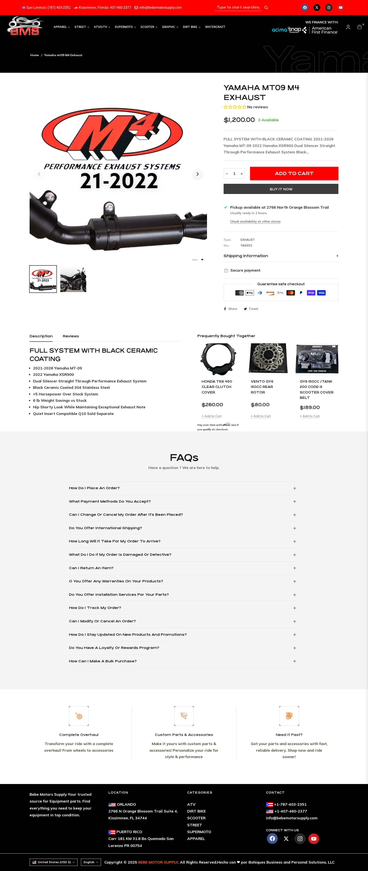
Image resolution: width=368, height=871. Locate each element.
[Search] (266, 8)
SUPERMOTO (199, 831)
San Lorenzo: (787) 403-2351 (48, 7)
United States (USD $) (54, 862)
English (89, 862)
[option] (118, 171)
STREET (194, 825)
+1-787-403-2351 (290, 804)
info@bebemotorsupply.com (160, 7)
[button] (235, 106)
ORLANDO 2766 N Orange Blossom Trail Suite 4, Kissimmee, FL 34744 (143, 811)
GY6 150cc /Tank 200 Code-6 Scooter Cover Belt (317, 390)
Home (34, 55)
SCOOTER (196, 817)
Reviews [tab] (71, 336)
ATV (191, 804)
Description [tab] (41, 336)
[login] (348, 27)
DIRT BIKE (196, 811)
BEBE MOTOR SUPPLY (158, 862)
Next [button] (197, 174)
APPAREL (196, 838)
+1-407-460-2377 (291, 811)
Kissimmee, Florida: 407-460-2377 (105, 7)
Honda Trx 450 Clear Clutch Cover (217, 387)
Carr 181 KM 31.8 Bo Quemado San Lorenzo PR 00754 (141, 838)
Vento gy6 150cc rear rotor (262, 387)
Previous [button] (39, 174)
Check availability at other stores (255, 221)
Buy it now (281, 189)
